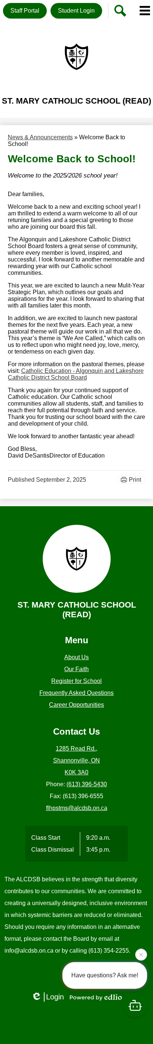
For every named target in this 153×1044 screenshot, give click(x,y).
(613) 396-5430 (86, 784)
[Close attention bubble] (141, 954)
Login (55, 997)
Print (135, 480)
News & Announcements (40, 137)
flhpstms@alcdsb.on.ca (76, 808)
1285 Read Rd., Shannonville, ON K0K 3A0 (76, 760)
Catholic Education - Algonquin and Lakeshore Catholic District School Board (76, 374)
